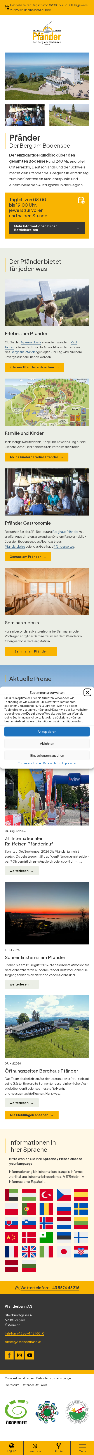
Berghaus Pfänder (24, 352)
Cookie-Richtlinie (29, 763)
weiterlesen (19, 871)
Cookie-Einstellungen (19, 1378)
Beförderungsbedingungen (54, 1378)
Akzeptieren (47, 731)
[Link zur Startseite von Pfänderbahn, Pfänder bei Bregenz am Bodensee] (47, 32)
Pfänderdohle (15, 546)
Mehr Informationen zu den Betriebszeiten (35, 228)
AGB (44, 1385)
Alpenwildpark (31, 342)
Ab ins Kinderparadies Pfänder (34, 457)
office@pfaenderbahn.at (23, 1342)
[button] (87, 692)
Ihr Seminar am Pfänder (28, 651)
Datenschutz (51, 763)
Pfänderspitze (64, 546)
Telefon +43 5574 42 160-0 (24, 1333)
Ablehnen (47, 743)
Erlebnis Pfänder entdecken (32, 367)
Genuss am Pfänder (25, 557)
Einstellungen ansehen (47, 755)
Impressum (69, 763)
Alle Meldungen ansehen (29, 1115)
